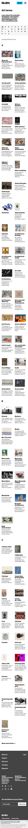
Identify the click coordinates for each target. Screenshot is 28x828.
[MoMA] (4, 815)
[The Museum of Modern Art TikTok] (2, 789)
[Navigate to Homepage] (5, 3)
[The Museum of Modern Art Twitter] (8, 786)
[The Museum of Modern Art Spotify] (5, 789)
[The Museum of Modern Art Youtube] (11, 789)
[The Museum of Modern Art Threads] (11, 786)
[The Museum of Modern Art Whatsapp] (8, 789)
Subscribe (22, 804)
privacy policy (18, 826)
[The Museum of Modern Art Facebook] (5, 786)
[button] (25, 3)
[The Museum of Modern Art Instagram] (2, 786)
